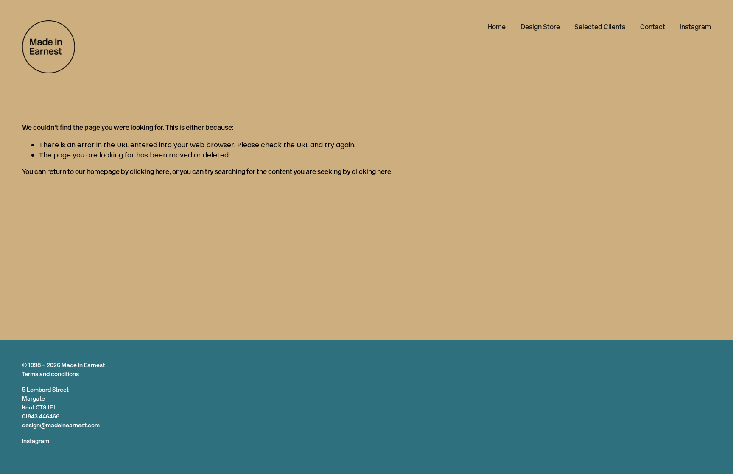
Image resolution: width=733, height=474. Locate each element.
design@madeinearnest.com (61, 426)
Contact (652, 27)
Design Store (540, 27)
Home (496, 27)
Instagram (695, 27)
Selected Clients (599, 27)
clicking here (149, 172)
